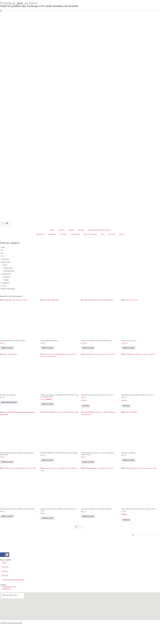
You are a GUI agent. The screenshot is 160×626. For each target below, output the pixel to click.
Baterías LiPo (40, 234)
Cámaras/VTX (75, 234)
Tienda (52, 230)
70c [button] (3, 256)
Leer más (85, 406)
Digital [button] (6, 280)
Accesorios (112, 234)
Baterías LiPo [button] (6, 262)
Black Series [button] (8, 268)
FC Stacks (63, 234)
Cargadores (52, 234)
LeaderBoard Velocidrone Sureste (99, 230)
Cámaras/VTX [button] (6, 274)
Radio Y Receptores (90, 234)
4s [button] (2, 250)
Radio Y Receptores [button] (8, 289)
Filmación (61, 230)
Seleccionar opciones (9, 402)
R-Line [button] (4, 286)
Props (103, 234)
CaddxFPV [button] (6, 277)
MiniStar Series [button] (9, 271)
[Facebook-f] (2, 554)
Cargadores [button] (5, 283)
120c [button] (3, 247)
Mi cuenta (81, 230)
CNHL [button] (5, 265)
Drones (121, 234)
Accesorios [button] (5, 259)
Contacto (71, 230)
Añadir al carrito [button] (7, 348)
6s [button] (2, 253)
